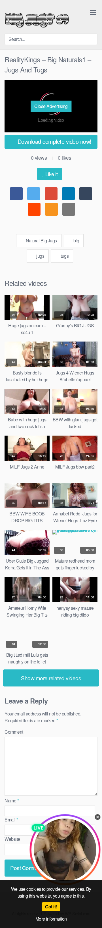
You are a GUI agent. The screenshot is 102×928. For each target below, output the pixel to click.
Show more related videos (51, 678)
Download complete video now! (54, 141)
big (75, 240)
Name (12, 800)
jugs (39, 256)
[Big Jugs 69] (37, 19)
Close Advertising (51, 106)
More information (51, 918)
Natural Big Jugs (41, 240)
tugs (64, 256)
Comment (14, 732)
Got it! (51, 906)
